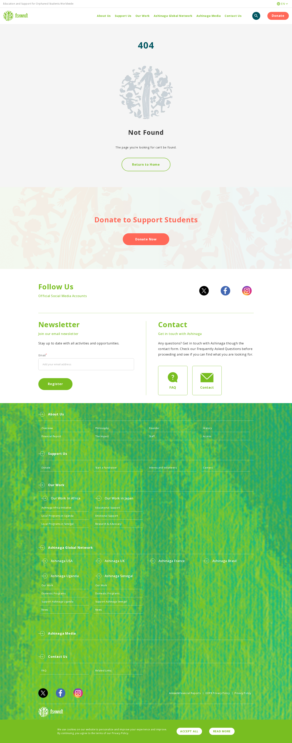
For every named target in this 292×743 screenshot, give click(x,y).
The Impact (102, 436)
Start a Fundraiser (106, 467)
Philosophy (102, 428)
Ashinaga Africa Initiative (56, 507)
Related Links (103, 670)
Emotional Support (106, 515)
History (207, 428)
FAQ (44, 670)
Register (55, 384)
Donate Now (146, 239)
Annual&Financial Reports (185, 693)
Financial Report (51, 436)
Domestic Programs (54, 593)
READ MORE (222, 731)
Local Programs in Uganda (58, 515)
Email (42, 355)
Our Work (47, 585)
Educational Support (107, 507)
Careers (208, 467)
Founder (154, 428)
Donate (278, 15)
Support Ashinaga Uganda (57, 601)
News (45, 609)
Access (207, 436)
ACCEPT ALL (189, 731)
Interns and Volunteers (163, 467)
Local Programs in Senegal (57, 524)
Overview (47, 428)
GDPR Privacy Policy (217, 693)
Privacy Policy (243, 693)
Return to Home (146, 164)
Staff (152, 436)
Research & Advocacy (108, 524)
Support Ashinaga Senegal (111, 601)
